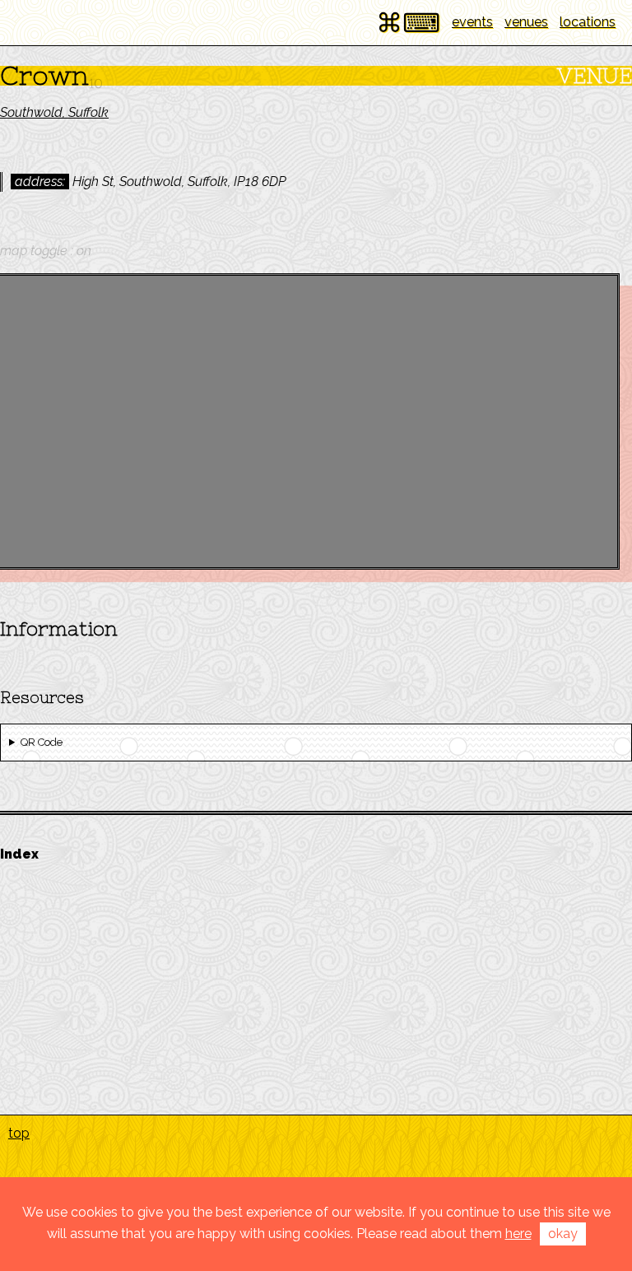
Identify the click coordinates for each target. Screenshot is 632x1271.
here (518, 1233)
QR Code (42, 742)
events (472, 22)
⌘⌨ (408, 22)
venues (526, 22)
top (19, 1133)
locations (588, 22)
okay (563, 1233)
